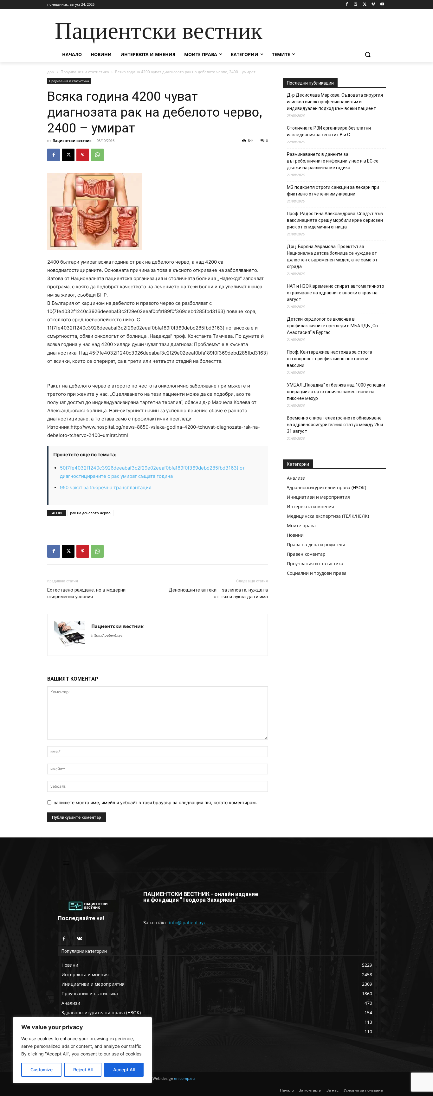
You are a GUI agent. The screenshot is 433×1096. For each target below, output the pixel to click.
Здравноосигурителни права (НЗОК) (326, 487)
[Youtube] (382, 4)
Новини (295, 535)
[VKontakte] (79, 939)
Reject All (83, 1069)
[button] (367, 54)
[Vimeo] (373, 4)
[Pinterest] (82, 155)
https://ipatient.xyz (107, 635)
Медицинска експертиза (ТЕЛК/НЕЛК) (328, 516)
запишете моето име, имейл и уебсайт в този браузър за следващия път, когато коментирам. (155, 802)
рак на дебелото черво (90, 512)
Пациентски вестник (72, 140)
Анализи (296, 478)
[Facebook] (347, 4)
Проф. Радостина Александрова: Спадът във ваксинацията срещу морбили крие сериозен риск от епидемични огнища (335, 220)
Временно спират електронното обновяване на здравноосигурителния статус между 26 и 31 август (335, 424)
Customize (41, 1069)
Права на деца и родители (316, 545)
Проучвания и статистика (85, 71)
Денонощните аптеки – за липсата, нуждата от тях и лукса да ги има (218, 593)
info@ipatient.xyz (187, 923)
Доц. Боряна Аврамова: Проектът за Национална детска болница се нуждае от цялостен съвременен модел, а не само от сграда (332, 256)
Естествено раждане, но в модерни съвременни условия (86, 593)
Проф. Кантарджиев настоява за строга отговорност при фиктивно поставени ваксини (329, 358)
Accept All (124, 1069)
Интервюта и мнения (310, 506)
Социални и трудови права (316, 573)
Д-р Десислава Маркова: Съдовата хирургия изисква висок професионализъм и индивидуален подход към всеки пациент (335, 102)
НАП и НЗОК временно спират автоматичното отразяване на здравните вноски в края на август (335, 293)
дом (51, 71)
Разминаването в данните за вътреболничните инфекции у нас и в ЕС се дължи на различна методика (332, 161)
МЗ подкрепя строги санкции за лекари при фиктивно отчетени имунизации (333, 190)
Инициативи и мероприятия (318, 497)
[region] (82, 1050)
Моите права (301, 525)
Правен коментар (306, 554)
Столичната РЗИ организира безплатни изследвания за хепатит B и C (329, 131)
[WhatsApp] (97, 155)
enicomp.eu (184, 1078)
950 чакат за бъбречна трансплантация (105, 487)
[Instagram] (355, 4)
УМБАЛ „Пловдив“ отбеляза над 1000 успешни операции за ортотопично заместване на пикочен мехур (336, 391)
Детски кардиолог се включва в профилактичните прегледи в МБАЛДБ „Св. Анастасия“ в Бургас (333, 326)
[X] (364, 4)
